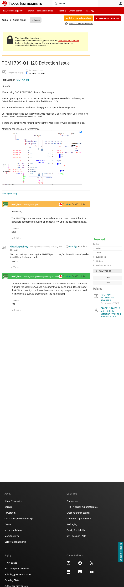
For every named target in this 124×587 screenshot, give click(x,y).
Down (20, 238)
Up (12, 238)
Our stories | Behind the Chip (19, 518)
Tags (108, 277)
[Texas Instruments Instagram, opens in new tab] (68, 564)
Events (8, 524)
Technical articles (45, 11)
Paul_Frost (17, 204)
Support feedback (120, 552)
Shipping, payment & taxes (18, 574)
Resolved (99, 239)
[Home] (24, 3)
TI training (61, 11)
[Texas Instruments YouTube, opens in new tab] (92, 573)
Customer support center (79, 518)
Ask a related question (80, 18)
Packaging (72, 524)
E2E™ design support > (13, 11)
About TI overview (13, 501)
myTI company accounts (17, 568)
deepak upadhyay (15, 72)
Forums (30, 11)
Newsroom (10, 512)
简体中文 (90, 11)
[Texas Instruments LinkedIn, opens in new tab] (68, 573)
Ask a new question (109, 18)
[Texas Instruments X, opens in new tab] (92, 564)
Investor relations (13, 530)
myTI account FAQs (76, 536)
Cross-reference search (78, 512)
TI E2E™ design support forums (82, 507)
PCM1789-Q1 (105, 271)
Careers (8, 507)
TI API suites (11, 562)
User (120, 3)
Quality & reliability (76, 530)
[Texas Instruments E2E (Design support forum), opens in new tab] (80, 573)
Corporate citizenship (15, 542)
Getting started (75, 11)
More (37, 20)
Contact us (72, 501)
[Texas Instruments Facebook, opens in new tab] (80, 564)
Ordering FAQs (12, 580)
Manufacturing (12, 536)
